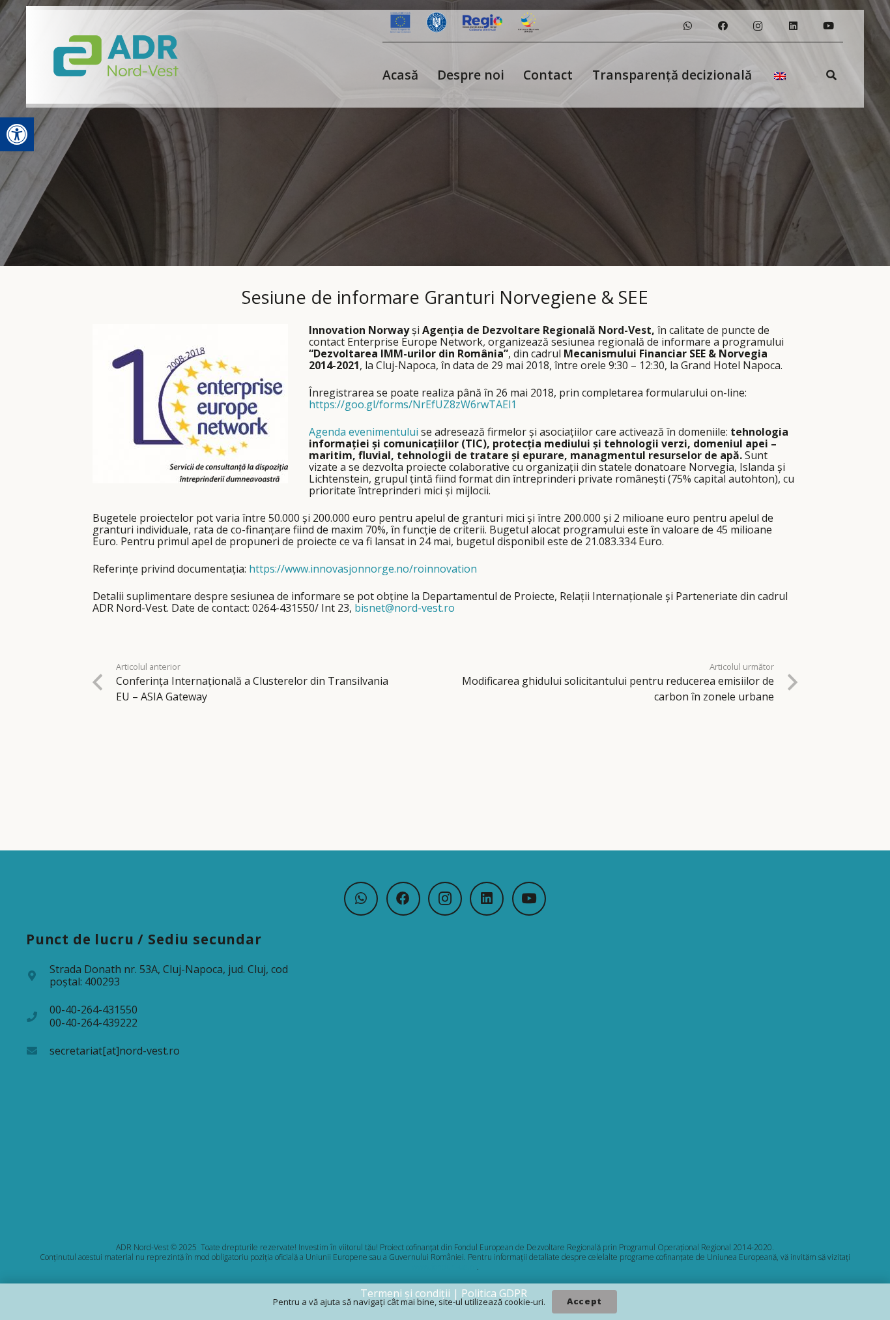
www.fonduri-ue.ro (444, 1266)
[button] (17, 134)
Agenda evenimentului (363, 432)
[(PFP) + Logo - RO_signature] (116, 55)
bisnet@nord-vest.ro (404, 608)
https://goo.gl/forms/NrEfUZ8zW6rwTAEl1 (413, 404)
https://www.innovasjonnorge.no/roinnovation (363, 569)
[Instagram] (758, 26)
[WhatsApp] (687, 26)
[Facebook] (722, 26)
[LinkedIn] (793, 26)
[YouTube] (828, 26)
